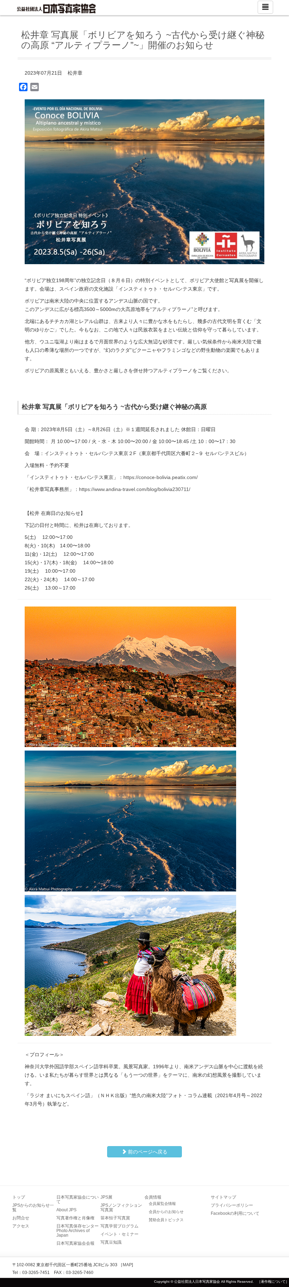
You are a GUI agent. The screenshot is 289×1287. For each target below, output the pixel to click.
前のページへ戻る (147, 1152)
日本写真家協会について (77, 1199)
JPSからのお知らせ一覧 (33, 1207)
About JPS (66, 1209)
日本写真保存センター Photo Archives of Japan (79, 1231)
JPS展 (106, 1197)
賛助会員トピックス (166, 1220)
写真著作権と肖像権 (75, 1218)
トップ (18, 1197)
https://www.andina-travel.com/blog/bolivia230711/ (134, 489)
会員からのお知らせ (166, 1212)
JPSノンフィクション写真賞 (121, 1207)
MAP (127, 1264)
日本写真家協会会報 (75, 1243)
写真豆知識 (111, 1242)
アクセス (20, 1226)
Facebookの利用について (235, 1213)
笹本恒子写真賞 (115, 1218)
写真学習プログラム (119, 1226)
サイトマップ (223, 1197)
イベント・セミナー (119, 1234)
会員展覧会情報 (162, 1203)
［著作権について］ (273, 1281)
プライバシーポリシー (232, 1205)
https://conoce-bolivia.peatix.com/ (160, 477)
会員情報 (152, 1197)
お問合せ (20, 1218)
